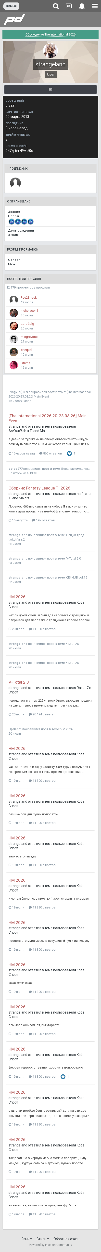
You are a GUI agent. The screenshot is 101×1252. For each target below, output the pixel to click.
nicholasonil (29, 310)
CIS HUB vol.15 (76, 577)
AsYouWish (17, 431)
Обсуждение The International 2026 (50, 34)
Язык (26, 1239)
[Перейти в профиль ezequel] (14, 352)
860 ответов (52, 453)
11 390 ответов (44, 629)
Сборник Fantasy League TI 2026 (39, 488)
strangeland (18, 426)
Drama (25, 363)
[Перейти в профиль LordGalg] (14, 326)
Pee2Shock (29, 297)
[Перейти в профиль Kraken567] (15, 183)
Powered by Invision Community (50, 1245)
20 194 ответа (42, 714)
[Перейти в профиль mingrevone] (14, 339)
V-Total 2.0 (73, 558)
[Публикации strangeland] (50, 89)
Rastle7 (82, 688)
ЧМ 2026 (17, 596)
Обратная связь (66, 1239)
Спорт (13, 607)
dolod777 (16, 469)
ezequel (26, 350)
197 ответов (45, 520)
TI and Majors (40, 431)
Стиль (42, 1239)
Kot (79, 602)
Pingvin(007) (18, 392)
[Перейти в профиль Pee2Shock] (14, 300)
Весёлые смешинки (75, 469)
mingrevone (29, 337)
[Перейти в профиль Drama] (14, 365)
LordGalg (27, 324)
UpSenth (15, 729)
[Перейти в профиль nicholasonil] (14, 313)
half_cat (83, 494)
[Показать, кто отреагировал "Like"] (69, 453)
